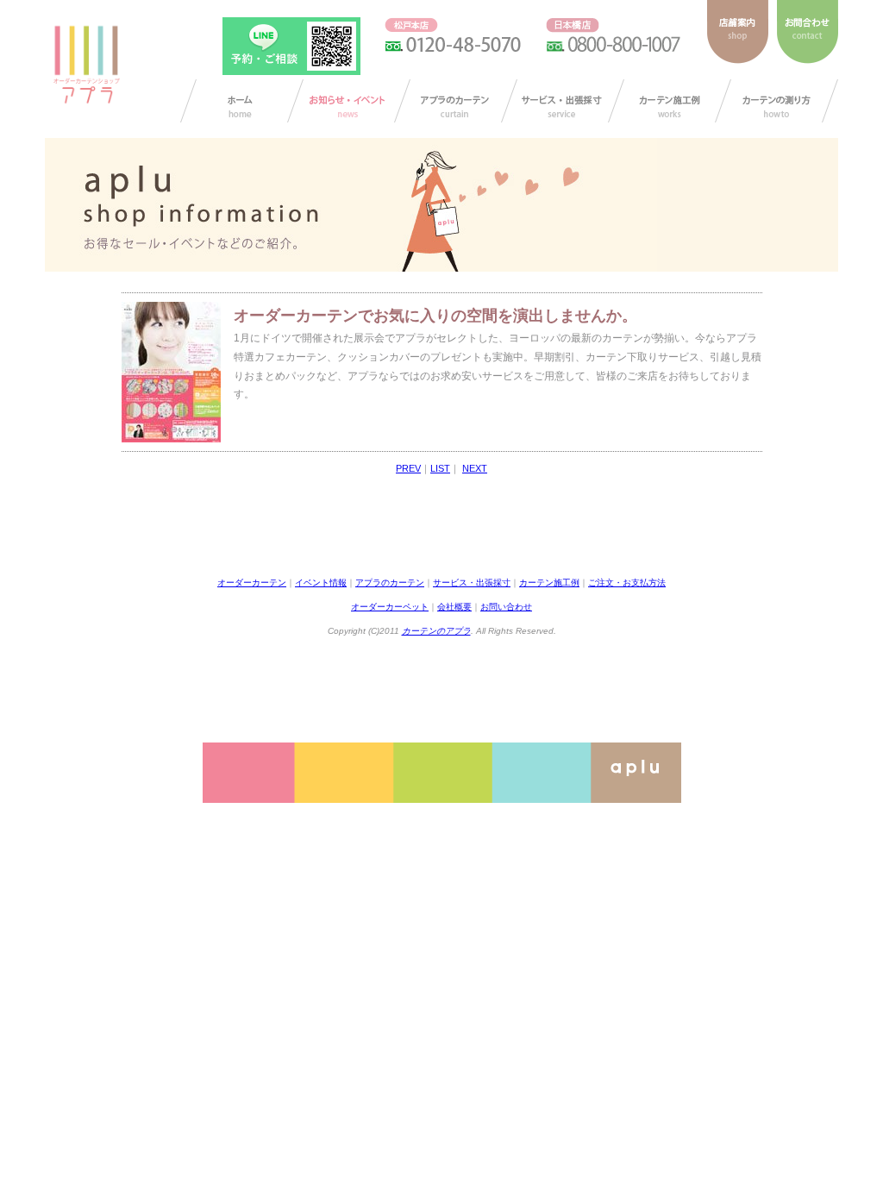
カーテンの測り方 (776, 100)
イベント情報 (321, 582)
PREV (408, 468)
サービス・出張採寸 (562, 100)
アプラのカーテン (455, 100)
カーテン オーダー (242, 100)
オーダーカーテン (251, 582)
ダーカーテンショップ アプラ (85, 64)
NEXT (474, 468)
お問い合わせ (506, 606)
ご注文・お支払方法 (627, 582)
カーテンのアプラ (436, 631)
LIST (440, 468)
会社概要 (454, 606)
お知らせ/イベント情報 (349, 100)
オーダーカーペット (390, 606)
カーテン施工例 (669, 100)
